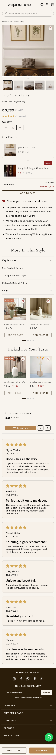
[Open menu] (4, 5)
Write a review (20, 427)
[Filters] (40, 428)
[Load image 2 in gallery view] (18, 85)
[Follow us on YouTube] (42, 679)
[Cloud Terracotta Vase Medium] (15, 309)
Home (4, 21)
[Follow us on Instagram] (14, 679)
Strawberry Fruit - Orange (40, 382)
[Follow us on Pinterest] (35, 679)
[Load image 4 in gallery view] (40, 85)
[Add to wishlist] (50, 28)
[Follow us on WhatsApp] (28, 679)
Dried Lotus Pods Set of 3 (14, 382)
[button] (49, 737)
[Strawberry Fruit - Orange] (41, 367)
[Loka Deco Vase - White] (41, 309)
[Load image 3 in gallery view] (29, 85)
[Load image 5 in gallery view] (50, 85)
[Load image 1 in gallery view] (7, 85)
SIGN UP (46, 692)
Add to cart (28, 193)
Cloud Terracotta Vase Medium (15, 324)
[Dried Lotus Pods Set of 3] (15, 367)
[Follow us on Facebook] (21, 679)
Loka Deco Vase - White (39, 324)
